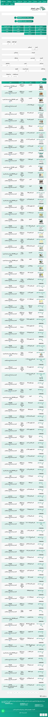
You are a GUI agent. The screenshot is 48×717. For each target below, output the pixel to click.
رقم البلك (16, 58)
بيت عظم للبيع (40, 617)
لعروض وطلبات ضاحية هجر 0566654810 (25, 17)
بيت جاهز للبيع (40, 166)
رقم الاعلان (43, 68)
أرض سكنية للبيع (41, 126)
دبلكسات (18, 31)
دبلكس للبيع (41, 658)
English (4, 1)
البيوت (40, 1)
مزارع (41, 33)
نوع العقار (8, 41)
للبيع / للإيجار (14, 41)
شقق (18, 28)
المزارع (25, 1)
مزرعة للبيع (41, 219)
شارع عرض (33, 58)
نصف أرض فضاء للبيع (41, 225)
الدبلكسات (35, 1)
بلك (29, 28)
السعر (25, 63)
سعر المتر (41, 63)
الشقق (3, 4)
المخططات (9, 1)
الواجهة (16, 68)
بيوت (41, 31)
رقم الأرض (16, 52)
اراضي (29, 26)
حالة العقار (8, 63)
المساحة (33, 52)
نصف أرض (18, 26)
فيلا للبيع (40, 185)
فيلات (30, 31)
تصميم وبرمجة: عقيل (23, 712)
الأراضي (7, 4)
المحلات (30, 1)
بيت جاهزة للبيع (41, 389)
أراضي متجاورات (7, 26)
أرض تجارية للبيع (41, 172)
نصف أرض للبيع (41, 212)
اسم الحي (30, 47)
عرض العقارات (15, 74)
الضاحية (14, 1)
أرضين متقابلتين (41, 28)
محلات (7, 31)
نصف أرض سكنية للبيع (41, 132)
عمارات (7, 28)
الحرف (36, 47)
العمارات (44, 1)
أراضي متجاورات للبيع (41, 644)
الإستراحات (20, 1)
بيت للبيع (40, 84)
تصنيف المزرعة (25, 68)
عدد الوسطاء (8, 74)
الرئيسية (12, 4)
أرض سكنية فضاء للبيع (41, 159)
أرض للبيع (41, 325)
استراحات (29, 33)
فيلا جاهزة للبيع (41, 98)
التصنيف (41, 58)
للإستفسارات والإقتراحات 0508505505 (25, 21)
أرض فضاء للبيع (41, 112)
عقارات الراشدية (6, 38)
